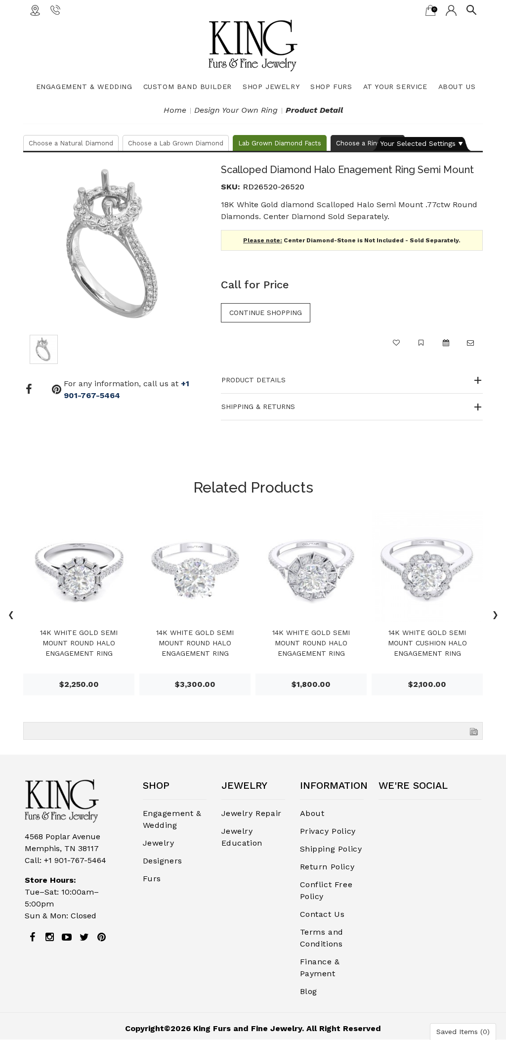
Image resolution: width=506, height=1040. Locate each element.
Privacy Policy (328, 831)
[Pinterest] (101, 937)
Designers (162, 860)
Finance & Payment (320, 967)
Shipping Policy (331, 849)
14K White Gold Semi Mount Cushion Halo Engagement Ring (427, 643)
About (312, 813)
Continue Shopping (265, 313)
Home (175, 110)
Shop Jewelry (271, 86)
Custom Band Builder (187, 86)
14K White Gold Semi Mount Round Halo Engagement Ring (79, 643)
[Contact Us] (35, 9)
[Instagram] (49, 937)
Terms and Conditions (321, 938)
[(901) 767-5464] (55, 9)
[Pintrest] (56, 390)
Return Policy (327, 866)
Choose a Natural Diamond (71, 143)
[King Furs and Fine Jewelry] (253, 45)
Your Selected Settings (418, 143)
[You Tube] (66, 937)
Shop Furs (331, 86)
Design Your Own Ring (236, 110)
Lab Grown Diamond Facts (279, 143)
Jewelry (158, 843)
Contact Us (322, 914)
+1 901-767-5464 (75, 860)
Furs (152, 878)
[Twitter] (84, 937)
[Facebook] (29, 390)
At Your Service (395, 86)
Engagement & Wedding (84, 86)
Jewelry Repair (251, 813)
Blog (308, 991)
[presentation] (10, 616)
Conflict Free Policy (326, 890)
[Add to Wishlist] (396, 347)
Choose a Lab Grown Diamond (175, 143)
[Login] (451, 9)
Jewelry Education (241, 837)
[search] (471, 9)
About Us (457, 86)
